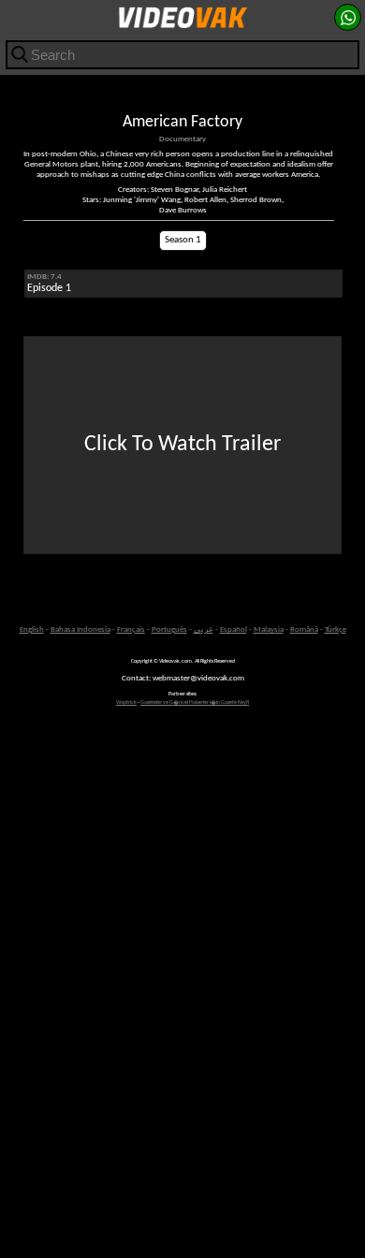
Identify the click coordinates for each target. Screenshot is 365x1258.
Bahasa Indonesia (80, 629)
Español (233, 629)
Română (304, 629)
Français (131, 629)
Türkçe (335, 629)
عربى (203, 629)
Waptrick (126, 702)
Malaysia (269, 629)
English (32, 629)
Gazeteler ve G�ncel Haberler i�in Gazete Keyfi (194, 702)
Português (169, 629)
